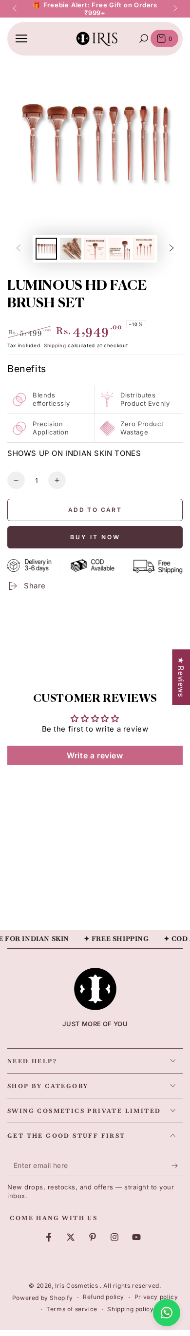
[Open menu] (21, 38)
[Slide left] (15, 9)
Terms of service (71, 1309)
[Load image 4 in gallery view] (119, 249)
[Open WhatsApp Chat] (166, 1312)
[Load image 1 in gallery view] (46, 249)
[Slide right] (174, 9)
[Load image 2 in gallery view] (70, 249)
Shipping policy (130, 1309)
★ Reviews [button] (181, 677)
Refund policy (103, 1296)
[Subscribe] (177, 1165)
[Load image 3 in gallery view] (95, 249)
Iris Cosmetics (77, 1285)
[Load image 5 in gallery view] (143, 249)
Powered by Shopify (42, 1297)
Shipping (55, 345)
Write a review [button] (95, 755)
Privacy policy (156, 1296)
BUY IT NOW (95, 537)
